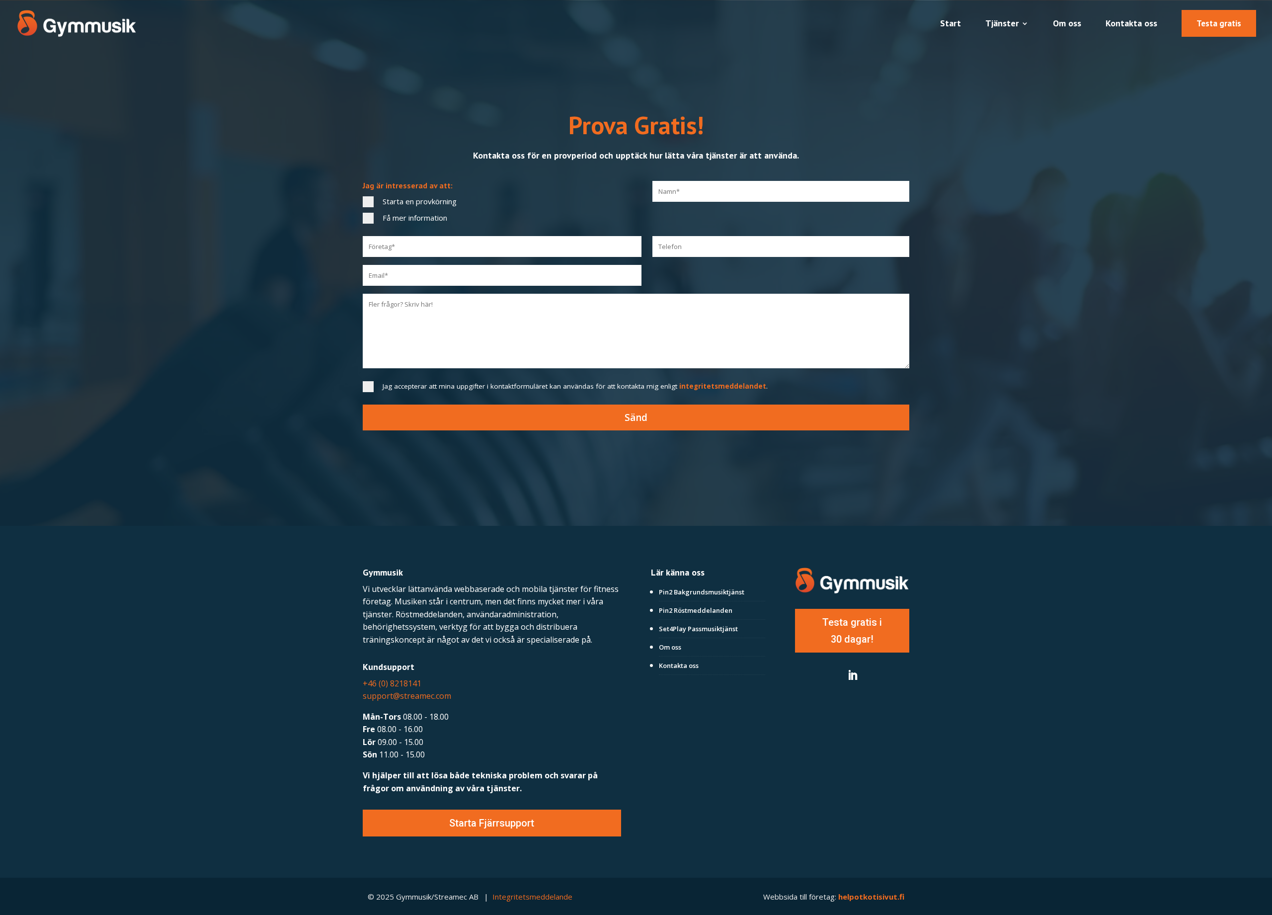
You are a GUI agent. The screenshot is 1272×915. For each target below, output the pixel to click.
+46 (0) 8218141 (392, 683)
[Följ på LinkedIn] (852, 675)
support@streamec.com (407, 695)
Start (950, 24)
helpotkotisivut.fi (871, 897)
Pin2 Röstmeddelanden (695, 610)
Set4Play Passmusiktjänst (698, 628)
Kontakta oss (1131, 24)
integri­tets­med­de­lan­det (722, 386)
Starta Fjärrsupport (491, 823)
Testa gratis (1218, 23)
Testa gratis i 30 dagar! (852, 630)
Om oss (1067, 24)
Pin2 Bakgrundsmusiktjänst (701, 591)
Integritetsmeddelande (532, 897)
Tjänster (1002, 24)
